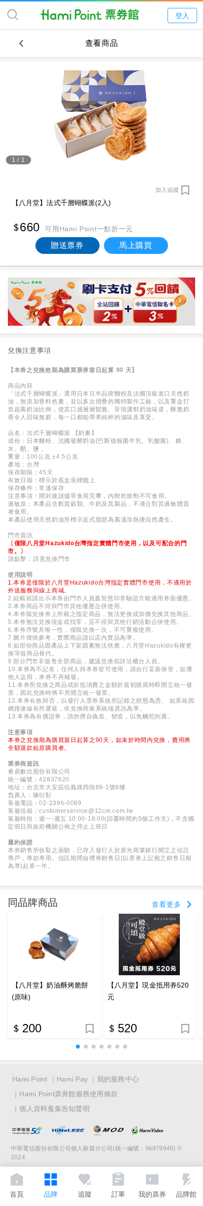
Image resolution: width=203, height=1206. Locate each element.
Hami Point (30, 1079)
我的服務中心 (118, 1079)
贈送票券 (67, 245)
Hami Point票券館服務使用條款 (68, 1094)
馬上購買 (135, 245)
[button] (78, 1047)
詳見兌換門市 (51, 559)
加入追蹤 (167, 189)
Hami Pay (72, 1079)
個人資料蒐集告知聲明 (54, 1109)
